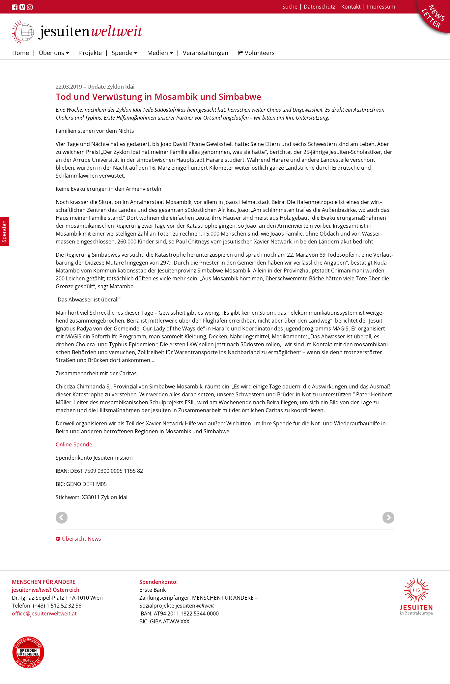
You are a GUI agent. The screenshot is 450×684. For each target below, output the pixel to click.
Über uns (51, 53)
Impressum (381, 6)
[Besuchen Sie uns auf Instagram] (31, 7)
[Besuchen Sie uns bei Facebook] (15, 7)
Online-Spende (74, 444)
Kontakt (351, 6)
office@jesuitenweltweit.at (44, 613)
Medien (157, 53)
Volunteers (260, 53)
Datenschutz (319, 6)
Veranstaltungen (205, 53)
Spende (122, 53)
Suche (289, 6)
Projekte (90, 53)
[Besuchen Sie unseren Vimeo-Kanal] (23, 7)
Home (20, 53)
